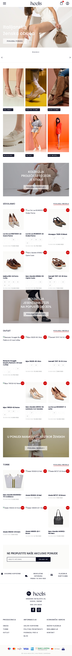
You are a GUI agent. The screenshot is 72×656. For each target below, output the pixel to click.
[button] (2, 57)
